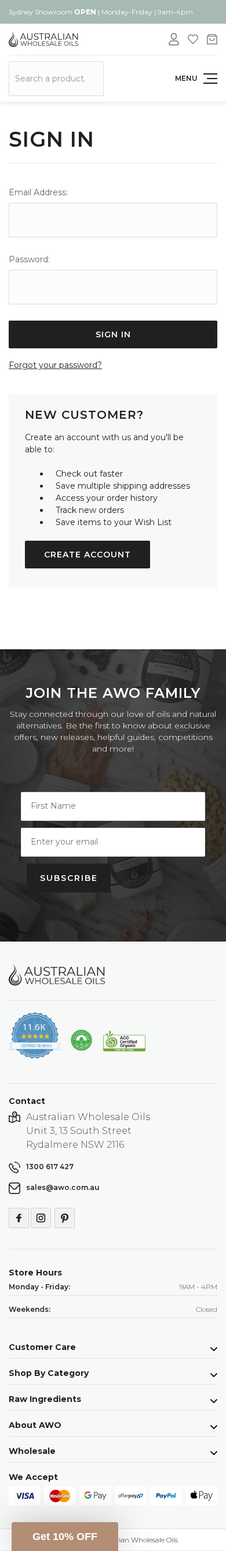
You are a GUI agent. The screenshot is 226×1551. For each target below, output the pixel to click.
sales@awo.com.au (63, 1187)
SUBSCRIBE (69, 878)
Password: (29, 259)
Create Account (87, 554)
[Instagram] (41, 1218)
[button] (65, 1536)
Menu (186, 78)
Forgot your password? (55, 365)
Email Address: (38, 192)
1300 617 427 (50, 1166)
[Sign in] (174, 39)
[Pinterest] (64, 1218)
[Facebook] (19, 1218)
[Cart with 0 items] (212, 39)
